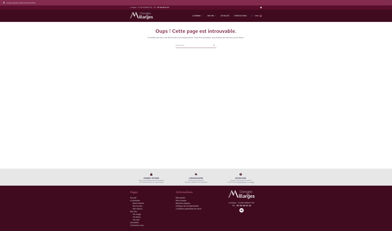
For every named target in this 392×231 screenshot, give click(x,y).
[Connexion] (252, 16)
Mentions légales (183, 203)
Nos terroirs (137, 206)
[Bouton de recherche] (214, 45)
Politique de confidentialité (187, 206)
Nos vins (210, 16)
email (252, 182)
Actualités (225, 16)
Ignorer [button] (387, 2)
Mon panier (180, 198)
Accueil (133, 198)
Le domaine (196, 16)
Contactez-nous (240, 16)
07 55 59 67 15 (163, 7)
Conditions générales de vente (188, 209)
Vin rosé (136, 220)
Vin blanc (137, 217)
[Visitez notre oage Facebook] (241, 210)
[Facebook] (261, 7)
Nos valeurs (138, 209)
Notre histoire (138, 203)
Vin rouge (137, 214)
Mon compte (181, 200)
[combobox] (194, 45)
